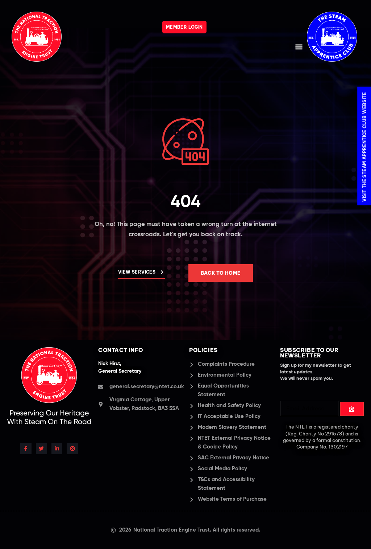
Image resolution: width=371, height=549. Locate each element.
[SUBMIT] (352, 409)
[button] (299, 47)
